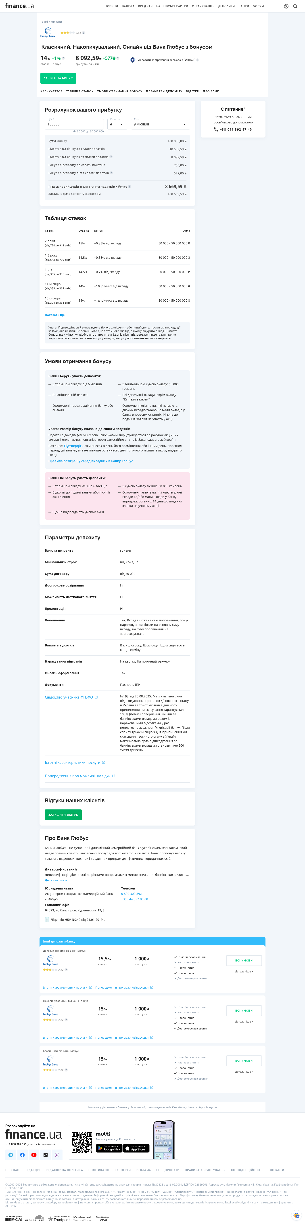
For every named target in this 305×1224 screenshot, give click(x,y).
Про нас (12, 1170)
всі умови (244, 960)
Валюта (128, 6)
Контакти (276, 1170)
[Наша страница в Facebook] (22, 1155)
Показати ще (55, 315)
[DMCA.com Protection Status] (13, 1218)
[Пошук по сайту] (295, 6)
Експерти (123, 1170)
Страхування (203, 6)
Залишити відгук (63, 814)
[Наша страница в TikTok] (45, 1155)
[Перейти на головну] (19, 6)
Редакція (32, 1170)
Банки (243, 6)
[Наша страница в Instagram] (57, 1155)
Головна (93, 1107)
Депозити (226, 6)
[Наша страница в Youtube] (34, 1155)
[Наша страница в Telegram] (10, 1155)
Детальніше (54, 880)
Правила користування (205, 1170)
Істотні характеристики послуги (72, 762)
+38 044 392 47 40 (236, 129)
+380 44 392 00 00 (134, 899)
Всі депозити (53, 22)
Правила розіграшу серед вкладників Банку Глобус (90, 461)
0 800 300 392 (131, 894)
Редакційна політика (64, 1170)
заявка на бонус (58, 78)
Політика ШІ (98, 1170)
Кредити (145, 6)
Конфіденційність (246, 1170)
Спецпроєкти (168, 1170)
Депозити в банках (114, 1107)
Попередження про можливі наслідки (78, 775)
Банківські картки (172, 6)
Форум (258, 6)
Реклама (143, 1170)
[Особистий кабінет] (286, 6)
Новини (111, 6)
